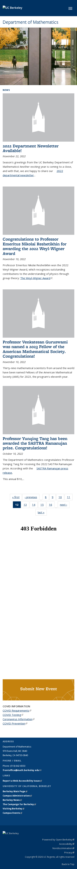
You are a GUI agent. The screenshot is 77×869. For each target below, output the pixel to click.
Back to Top (68, 864)
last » (42, 512)
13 (26, 505)
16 (51, 505)
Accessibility (66, 843)
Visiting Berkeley (13, 808)
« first (17, 497)
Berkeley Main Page (15, 791)
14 (35, 505)
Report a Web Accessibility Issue (22, 780)
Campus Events (12, 812)
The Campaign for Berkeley (19, 804)
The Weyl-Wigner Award (36, 278)
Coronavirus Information (19, 719)
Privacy (69, 852)
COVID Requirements (17, 710)
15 (43, 505)
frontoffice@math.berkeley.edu (22, 770)
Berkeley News (12, 800)
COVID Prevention (15, 723)
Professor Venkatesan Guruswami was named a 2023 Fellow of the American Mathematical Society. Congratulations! (35, 349)
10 (61, 497)
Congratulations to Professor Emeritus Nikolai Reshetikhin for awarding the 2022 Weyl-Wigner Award (34, 246)
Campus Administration (17, 795)
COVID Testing (13, 715)
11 (70, 497)
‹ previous (32, 497)
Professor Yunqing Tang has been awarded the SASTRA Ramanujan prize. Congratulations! (35, 443)
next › (64, 504)
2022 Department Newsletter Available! (31, 148)
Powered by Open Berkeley (58, 839)
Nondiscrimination (63, 848)
